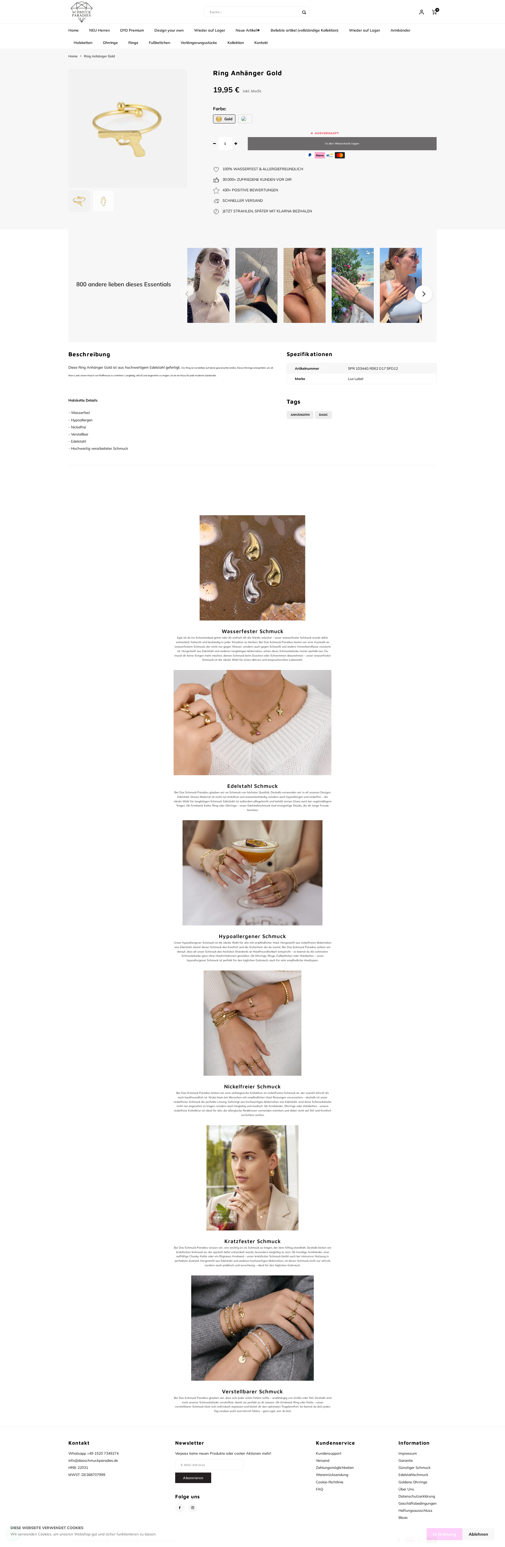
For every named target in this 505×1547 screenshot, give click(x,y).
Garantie (405, 1460)
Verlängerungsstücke (199, 42)
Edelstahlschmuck (413, 1474)
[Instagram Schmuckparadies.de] (192, 1508)
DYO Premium (132, 30)
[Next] (423, 294)
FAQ (319, 1489)
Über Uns (406, 1489)
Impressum (407, 1453)
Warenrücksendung (332, 1474)
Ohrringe (110, 42)
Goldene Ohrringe (412, 1482)
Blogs (403, 1517)
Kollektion (236, 42)
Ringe (133, 42)
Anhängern (300, 415)
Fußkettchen (159, 42)
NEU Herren (99, 30)
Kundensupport (328, 1453)
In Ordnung (444, 1534)
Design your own (169, 30)
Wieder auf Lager (209, 30)
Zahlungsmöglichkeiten (335, 1467)
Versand (322, 1460)
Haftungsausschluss (415, 1510)
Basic (323, 415)
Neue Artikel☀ (248, 30)
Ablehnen (478, 1534)
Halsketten (83, 42)
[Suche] (304, 12)
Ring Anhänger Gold (99, 56)
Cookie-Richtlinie (329, 1482)
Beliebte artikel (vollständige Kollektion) (305, 30)
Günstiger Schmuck (414, 1467)
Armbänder (400, 30)
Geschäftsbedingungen (417, 1503)
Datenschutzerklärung (416, 1496)
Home (73, 30)
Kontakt (261, 42)
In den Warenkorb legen (342, 143)
